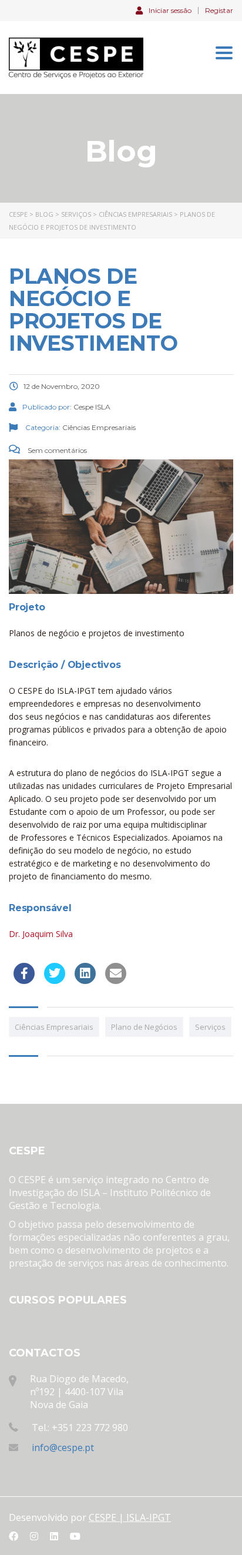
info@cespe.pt (63, 1447)
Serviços (210, 1027)
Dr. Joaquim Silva (41, 933)
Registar (219, 10)
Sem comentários (56, 450)
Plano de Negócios (144, 1027)
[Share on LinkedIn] (85, 980)
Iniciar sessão (170, 10)
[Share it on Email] (115, 980)
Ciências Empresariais (54, 1027)
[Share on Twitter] (54, 980)
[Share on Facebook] (24, 980)
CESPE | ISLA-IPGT (130, 1517)
